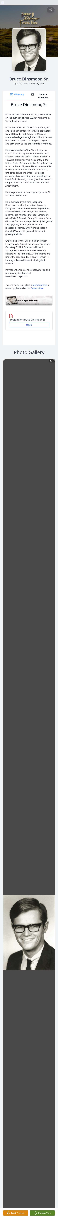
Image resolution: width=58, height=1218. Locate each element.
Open (29, 324)
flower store (37, 288)
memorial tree (40, 284)
